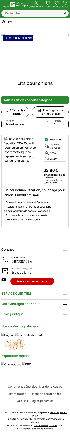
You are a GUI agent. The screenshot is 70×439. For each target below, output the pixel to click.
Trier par (9, 120)
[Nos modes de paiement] (35, 341)
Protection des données (45, 394)
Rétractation (17, 394)
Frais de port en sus (54, 176)
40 (57, 123)
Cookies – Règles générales (35, 401)
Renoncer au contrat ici (32, 281)
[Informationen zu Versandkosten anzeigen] (16, 364)
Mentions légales (50, 386)
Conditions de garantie (45, 425)
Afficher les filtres (17, 112)
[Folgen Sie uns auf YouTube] (3, 281)
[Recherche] (65, 13)
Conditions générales (22, 386)
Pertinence (14, 123)
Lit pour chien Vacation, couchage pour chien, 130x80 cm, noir (34, 192)
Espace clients (21, 272)
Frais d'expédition (58, 412)
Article (57, 120)
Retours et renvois (44, 428)
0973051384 (21, 261)
